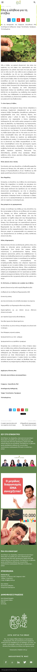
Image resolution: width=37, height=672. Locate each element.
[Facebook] (5, 662)
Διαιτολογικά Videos (7, 600)
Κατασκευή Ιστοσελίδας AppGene (26, 669)
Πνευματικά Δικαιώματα (8, 587)
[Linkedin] (18, 662)
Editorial (3, 602)
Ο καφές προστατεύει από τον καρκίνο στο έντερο (9, 424)
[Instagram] (12, 662)
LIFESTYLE (8, 6)
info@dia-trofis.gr (22, 649)
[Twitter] (24, 662)
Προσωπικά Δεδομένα (7, 585)
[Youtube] (31, 662)
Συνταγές (3, 603)
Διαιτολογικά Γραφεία (7, 598)
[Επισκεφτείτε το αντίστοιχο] (18, 491)
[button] (34, 2)
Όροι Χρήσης (4, 584)
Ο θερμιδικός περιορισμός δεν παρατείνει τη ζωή (28, 424)
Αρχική (2, 6)
